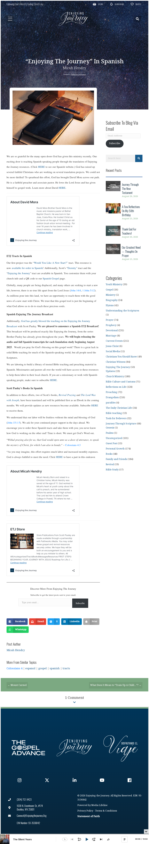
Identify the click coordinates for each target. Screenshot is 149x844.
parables (111, 402)
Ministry (110, 295)
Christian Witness (115, 362)
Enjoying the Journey (19, 273)
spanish (55, 668)
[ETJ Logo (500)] (74, 748)
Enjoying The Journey (118, 367)
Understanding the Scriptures (122, 310)
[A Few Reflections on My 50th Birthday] (124, 212)
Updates (110, 371)
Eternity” (72, 268)
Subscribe (80, 603)
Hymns (110, 305)
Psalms (109, 433)
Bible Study (112, 469)
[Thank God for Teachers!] (124, 233)
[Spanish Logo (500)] (121, 748)
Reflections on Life (116, 387)
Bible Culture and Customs (120, 381)
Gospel (109, 289)
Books (109, 454)
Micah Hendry (74, 68)
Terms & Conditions (106, 810)
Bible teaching (114, 413)
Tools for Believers (78, 74)
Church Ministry (115, 376)
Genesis (110, 427)
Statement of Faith (88, 816)
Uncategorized (114, 438)
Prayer (109, 320)
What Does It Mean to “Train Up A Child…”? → (115, 685)
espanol (30, 668)
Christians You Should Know (121, 356)
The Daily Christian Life (119, 408)
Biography (112, 300)
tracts (66, 668)
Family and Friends (116, 459)
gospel (42, 668)
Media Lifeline (99, 805)
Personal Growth (115, 448)
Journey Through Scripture (121, 423)
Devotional (112, 330)
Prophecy (111, 325)
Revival (110, 464)
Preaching (111, 392)
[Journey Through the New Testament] (124, 190)
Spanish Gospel (51, 278)
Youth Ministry (114, 284)
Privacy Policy (85, 810)
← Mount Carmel (17, 685)
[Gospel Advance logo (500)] (28, 748)
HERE (41, 166)
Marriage (111, 335)
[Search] (138, 158)
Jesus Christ (112, 346)
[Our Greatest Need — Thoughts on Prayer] (124, 253)
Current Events (114, 341)
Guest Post (111, 443)
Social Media (113, 351)
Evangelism (112, 397)
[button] (98, 4)
